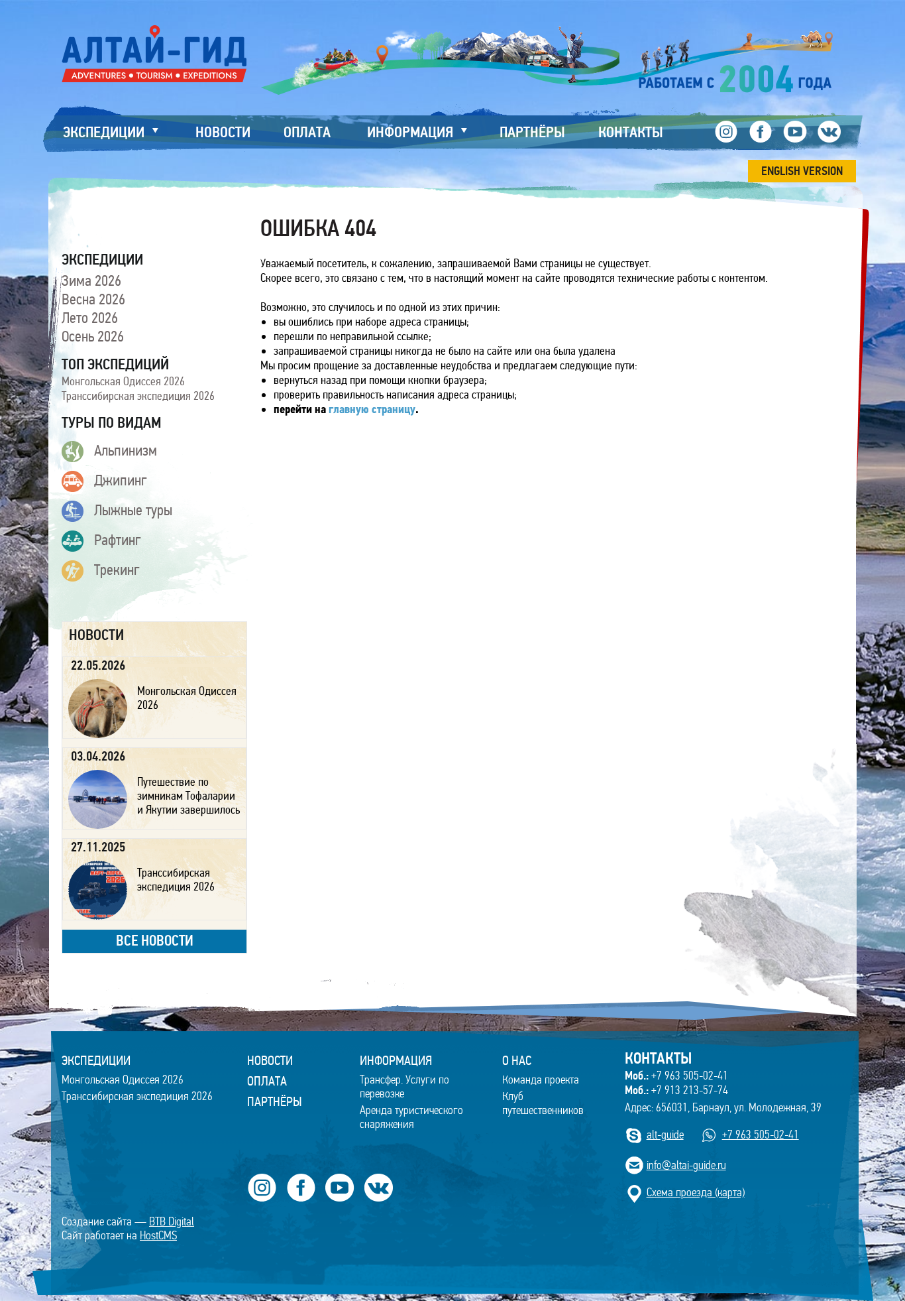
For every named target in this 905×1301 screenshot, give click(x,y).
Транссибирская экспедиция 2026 (138, 396)
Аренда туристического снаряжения (411, 1117)
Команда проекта (540, 1080)
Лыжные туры (133, 510)
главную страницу (372, 410)
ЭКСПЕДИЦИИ (96, 1060)
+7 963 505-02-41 (676, 1075)
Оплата (267, 1081)
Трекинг (117, 569)
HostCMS (158, 1236)
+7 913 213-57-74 (676, 1090)
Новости (270, 1060)
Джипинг (120, 480)
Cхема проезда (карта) (696, 1193)
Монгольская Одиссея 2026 (123, 381)
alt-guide (665, 1135)
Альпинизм (125, 450)
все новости (154, 941)
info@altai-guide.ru (686, 1165)
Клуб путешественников (543, 1103)
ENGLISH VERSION (802, 171)
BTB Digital (171, 1222)
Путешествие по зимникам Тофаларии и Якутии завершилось (188, 795)
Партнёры (274, 1101)
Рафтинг (117, 539)
